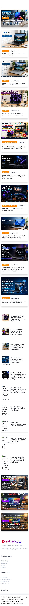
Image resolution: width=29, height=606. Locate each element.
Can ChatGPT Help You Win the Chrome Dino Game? (17, 408)
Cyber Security (19, 545)
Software (4, 563)
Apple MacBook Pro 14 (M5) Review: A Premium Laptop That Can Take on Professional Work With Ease (13, 269)
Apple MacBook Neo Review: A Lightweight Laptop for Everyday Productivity (14, 236)
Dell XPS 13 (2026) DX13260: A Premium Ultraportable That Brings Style (14, 84)
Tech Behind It (13, 550)
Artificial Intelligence (9, 142)
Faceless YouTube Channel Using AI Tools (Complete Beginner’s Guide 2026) (13, 147)
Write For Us (5, 584)
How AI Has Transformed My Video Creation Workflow (12, 209)
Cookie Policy (19, 603)
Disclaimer (4, 577)
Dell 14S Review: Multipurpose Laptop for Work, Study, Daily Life (14, 54)
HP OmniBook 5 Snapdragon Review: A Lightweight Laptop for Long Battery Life (14, 23)
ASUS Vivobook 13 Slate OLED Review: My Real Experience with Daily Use (13, 526)
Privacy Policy (5, 581)
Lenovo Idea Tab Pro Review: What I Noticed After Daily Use (14, 506)
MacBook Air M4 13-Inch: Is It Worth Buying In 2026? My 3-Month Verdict (12, 114)
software (6, 298)
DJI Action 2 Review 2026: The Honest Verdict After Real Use (12, 485)
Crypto (3, 565)
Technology (4, 561)
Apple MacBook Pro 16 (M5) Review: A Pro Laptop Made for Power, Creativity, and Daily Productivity (14, 176)
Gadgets (5, 18)
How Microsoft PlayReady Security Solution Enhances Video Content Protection (14, 302)
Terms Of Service (6, 579)
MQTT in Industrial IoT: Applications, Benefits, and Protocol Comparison (18, 440)
